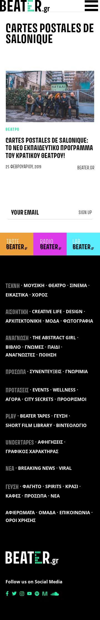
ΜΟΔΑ (52, 321)
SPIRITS (53, 486)
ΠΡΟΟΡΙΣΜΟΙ (71, 399)
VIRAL (65, 468)
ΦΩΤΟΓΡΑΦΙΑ (78, 321)
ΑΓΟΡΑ (13, 399)
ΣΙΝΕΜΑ (78, 285)
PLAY (11, 416)
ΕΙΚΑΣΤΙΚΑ (17, 295)
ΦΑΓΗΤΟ (31, 486)
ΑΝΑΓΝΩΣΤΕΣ (20, 355)
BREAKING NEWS (36, 468)
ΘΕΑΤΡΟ (13, 129)
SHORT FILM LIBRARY (29, 425)
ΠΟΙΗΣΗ (47, 355)
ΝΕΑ (10, 469)
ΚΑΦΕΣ (13, 496)
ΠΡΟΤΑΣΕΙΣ (17, 390)
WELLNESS (64, 390)
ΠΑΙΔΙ (54, 347)
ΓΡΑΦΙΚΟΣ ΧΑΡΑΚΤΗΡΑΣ (32, 451)
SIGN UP (85, 212)
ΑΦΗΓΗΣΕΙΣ (50, 442)
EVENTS (40, 390)
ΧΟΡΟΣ (40, 295)
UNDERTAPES (20, 443)
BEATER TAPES (35, 416)
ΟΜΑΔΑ (47, 512)
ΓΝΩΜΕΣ (34, 347)
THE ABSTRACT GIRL (54, 338)
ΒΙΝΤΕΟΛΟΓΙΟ (71, 425)
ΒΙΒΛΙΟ (13, 347)
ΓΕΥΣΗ (61, 416)
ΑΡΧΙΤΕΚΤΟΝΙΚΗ (23, 321)
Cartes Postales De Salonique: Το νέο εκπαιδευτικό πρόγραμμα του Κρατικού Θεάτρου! (49, 148)
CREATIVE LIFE (47, 311)
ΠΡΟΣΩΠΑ (16, 372)
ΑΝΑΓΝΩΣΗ (17, 338)
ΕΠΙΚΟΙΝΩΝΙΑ (74, 512)
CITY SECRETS (38, 399)
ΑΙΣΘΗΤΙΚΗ (17, 312)
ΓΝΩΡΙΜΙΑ (76, 371)
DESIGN (74, 311)
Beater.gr (85, 167)
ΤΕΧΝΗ (13, 286)
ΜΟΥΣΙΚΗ (34, 285)
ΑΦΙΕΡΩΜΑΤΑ (20, 512)
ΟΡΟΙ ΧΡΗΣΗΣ (21, 520)
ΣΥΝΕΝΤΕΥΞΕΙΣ (45, 371)
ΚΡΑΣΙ (71, 486)
